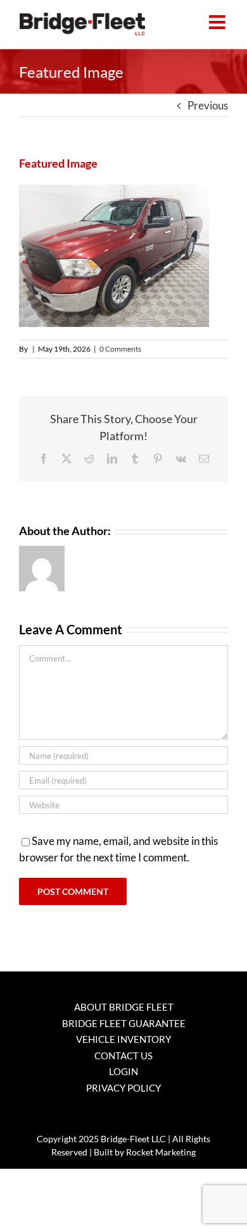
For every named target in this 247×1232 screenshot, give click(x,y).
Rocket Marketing (161, 1152)
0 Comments (120, 349)
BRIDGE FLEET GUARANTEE (124, 1023)
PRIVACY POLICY (123, 1087)
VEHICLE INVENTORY (123, 1039)
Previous (207, 105)
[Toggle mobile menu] (218, 22)
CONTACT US (123, 1055)
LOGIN (123, 1071)
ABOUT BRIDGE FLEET (124, 1007)
